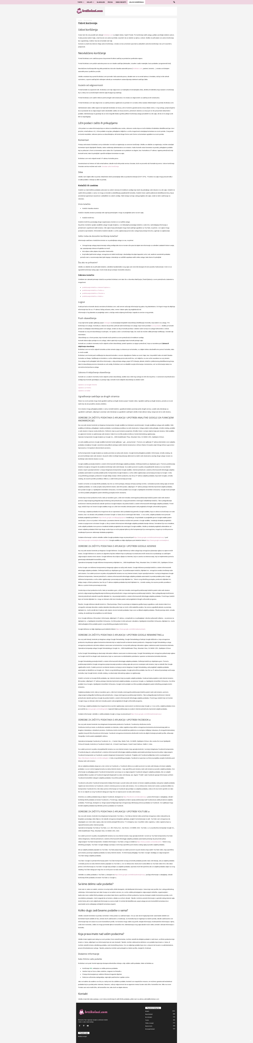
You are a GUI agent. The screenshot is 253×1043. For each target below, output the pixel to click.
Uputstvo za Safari (84, 390)
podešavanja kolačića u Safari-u (92, 296)
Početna (80, 20)
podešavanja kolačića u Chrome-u (93, 293)
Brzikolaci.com (108, 35)
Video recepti (149, 1023)
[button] (174, 2)
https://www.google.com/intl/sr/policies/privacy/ (149, 537)
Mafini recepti (82, 1036)
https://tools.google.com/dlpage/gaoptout (112, 517)
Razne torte (148, 1026)
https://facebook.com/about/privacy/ (135, 797)
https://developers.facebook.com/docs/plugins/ (93, 758)
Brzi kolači (148, 1017)
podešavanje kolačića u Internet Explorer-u (96, 287)
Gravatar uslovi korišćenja (110, 166)
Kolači (89, 2)
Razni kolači (149, 1014)
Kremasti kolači (150, 1029)
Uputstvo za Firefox (84, 388)
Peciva (110, 2)
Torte (80, 2)
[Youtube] (88, 1026)
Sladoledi (101, 2)
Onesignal (107, 323)
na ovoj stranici (156, 326)
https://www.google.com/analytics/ (157, 540)
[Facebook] (80, 1026)
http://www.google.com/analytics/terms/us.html (93, 540)
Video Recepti (121, 2)
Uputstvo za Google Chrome (87, 385)
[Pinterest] (84, 1026)
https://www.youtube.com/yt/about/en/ (149, 842)
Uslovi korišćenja (136, 2)
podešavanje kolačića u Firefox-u (93, 290)
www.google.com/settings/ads (97, 709)
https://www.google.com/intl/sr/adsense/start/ (130, 629)
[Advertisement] (141, 11)
